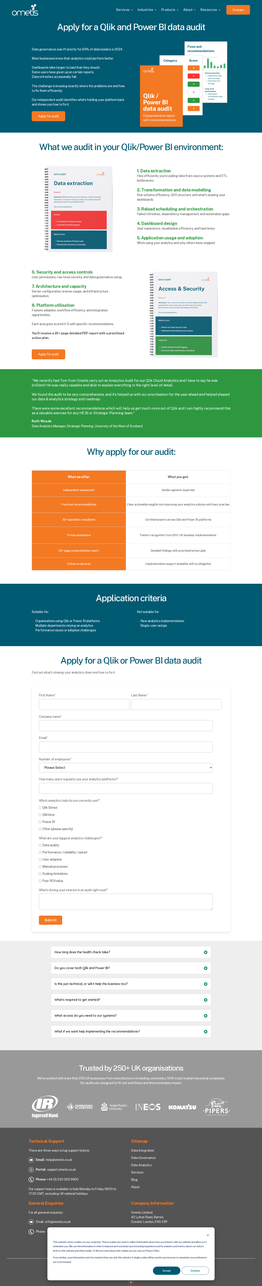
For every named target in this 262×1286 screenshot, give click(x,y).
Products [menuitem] (168, 10)
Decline (195, 1270)
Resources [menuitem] (208, 10)
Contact (238, 10)
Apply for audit (48, 116)
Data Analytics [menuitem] (141, 1165)
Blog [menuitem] (134, 1180)
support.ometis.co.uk (61, 1169)
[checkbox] (130, 818)
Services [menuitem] (123, 10)
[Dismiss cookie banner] (208, 1235)
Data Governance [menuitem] (143, 1158)
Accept (167, 1270)
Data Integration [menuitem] (142, 1150)
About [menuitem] (188, 10)
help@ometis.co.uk (59, 1160)
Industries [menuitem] (145, 10)
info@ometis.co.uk (58, 1222)
